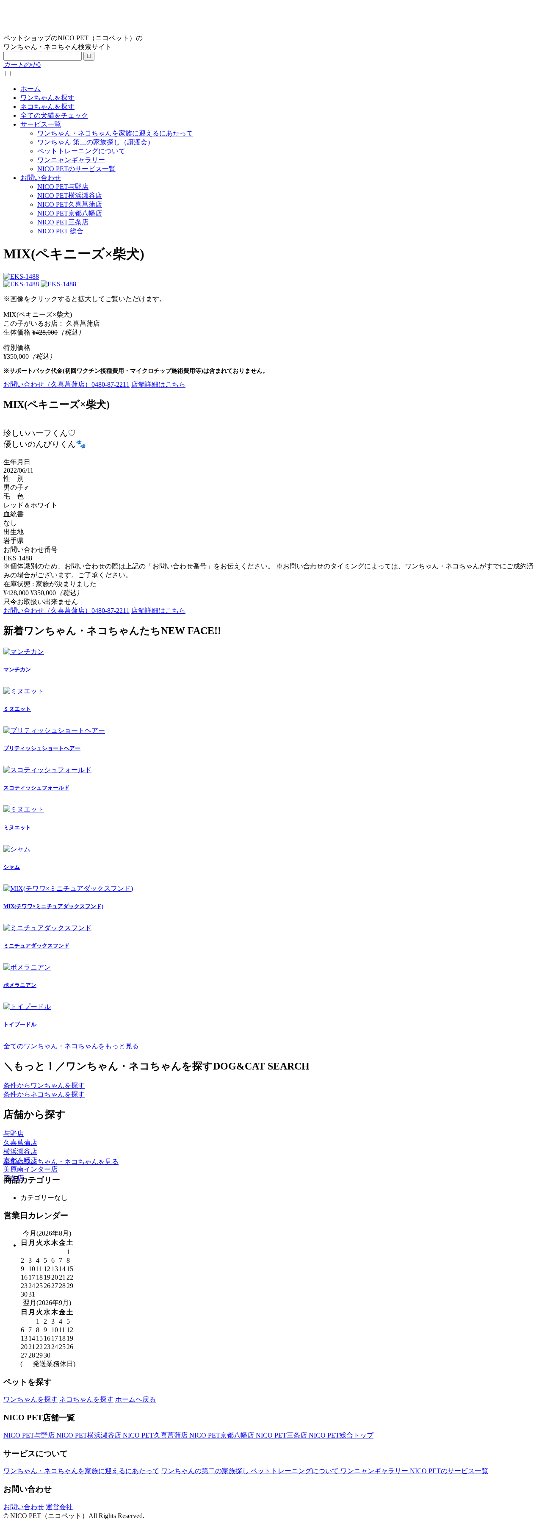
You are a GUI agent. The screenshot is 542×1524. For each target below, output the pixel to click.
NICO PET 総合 (60, 231)
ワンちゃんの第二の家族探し (206, 1470)
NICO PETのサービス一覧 (76, 168)
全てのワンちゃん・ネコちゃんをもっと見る (71, 1046)
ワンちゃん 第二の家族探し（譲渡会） (95, 142)
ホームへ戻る (135, 1399)
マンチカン (17, 669)
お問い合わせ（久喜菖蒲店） (66, 384)
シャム (11, 867)
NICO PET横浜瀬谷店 (69, 195)
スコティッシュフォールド (36, 787)
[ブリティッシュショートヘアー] (54, 730)
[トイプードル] (27, 1006)
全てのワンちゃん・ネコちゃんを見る (61, 1161)
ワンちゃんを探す (47, 97)
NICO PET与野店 (62, 186)
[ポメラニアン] (27, 967)
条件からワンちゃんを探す (44, 1085)
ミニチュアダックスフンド (36, 945)
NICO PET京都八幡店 (69, 213)
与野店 (13, 1133)
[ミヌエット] (23, 691)
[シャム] (16, 849)
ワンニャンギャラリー (71, 159)
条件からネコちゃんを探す (44, 1094)
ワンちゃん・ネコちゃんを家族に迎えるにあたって (115, 133)
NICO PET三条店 (62, 222)
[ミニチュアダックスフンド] (47, 927)
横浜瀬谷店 (20, 1151)
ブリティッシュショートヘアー (41, 748)
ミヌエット (17, 709)
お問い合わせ (40, 177)
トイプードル (19, 1024)
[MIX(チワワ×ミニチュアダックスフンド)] (68, 888)
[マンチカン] (23, 651)
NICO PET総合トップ (341, 1435)
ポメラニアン (19, 985)
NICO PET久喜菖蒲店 (69, 204)
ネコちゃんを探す (47, 106)
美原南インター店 (30, 1169)
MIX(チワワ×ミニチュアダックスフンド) (53, 906)
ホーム (30, 88)
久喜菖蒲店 (20, 1142)
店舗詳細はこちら (158, 384)
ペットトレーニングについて (81, 151)
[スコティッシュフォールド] (47, 769)
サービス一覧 (40, 124)
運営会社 (59, 1506)
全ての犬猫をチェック (54, 115)
